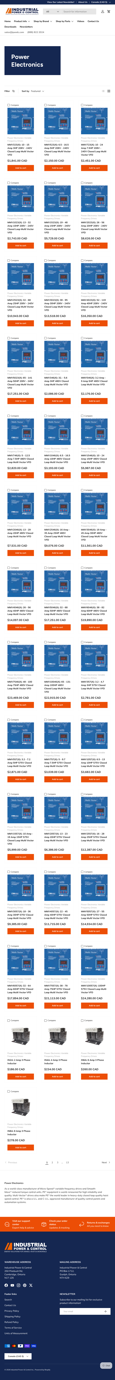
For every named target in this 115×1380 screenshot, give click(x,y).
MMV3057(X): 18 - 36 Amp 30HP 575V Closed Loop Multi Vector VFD (20, 915)
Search (8, 1299)
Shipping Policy (12, 1316)
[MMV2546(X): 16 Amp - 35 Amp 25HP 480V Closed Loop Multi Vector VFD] (57, 506)
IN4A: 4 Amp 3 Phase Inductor (55, 1062)
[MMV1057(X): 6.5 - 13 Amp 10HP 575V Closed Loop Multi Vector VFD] (94, 735)
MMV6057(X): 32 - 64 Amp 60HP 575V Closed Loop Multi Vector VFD (20, 989)
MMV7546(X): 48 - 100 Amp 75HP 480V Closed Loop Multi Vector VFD (20, 685)
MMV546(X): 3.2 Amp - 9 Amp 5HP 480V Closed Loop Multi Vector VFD (94, 381)
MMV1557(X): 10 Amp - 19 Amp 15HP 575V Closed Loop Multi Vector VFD (20, 838)
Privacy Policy (11, 1310)
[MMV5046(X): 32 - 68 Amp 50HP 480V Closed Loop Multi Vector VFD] (57, 583)
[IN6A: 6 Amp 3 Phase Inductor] (94, 1036)
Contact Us (93, 21)
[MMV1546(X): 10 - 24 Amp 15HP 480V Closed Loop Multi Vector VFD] (94, 432)
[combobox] (69, 11)
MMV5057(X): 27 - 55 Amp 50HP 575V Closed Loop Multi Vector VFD (94, 915)
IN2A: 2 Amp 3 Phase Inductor (18, 1062)
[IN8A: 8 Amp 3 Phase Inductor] (20, 1107)
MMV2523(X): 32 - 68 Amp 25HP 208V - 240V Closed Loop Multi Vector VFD (20, 305)
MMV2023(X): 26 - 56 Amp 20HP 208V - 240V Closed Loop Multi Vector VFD (94, 227)
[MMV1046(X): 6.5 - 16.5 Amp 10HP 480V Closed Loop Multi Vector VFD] (57, 432)
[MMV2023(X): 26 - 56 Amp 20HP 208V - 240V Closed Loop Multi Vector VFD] (94, 198)
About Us (82, 2)
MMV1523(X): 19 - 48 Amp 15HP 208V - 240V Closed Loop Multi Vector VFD (57, 227)
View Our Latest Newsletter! (60, 2)
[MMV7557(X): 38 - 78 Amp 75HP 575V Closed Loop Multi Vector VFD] (57, 962)
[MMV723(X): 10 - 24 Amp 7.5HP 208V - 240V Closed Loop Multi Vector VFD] (94, 121)
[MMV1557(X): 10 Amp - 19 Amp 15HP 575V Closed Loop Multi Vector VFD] (20, 810)
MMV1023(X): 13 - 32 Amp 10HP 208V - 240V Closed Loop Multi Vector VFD (20, 227)
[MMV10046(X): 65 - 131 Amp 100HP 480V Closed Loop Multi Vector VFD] (57, 658)
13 (67, 1162)
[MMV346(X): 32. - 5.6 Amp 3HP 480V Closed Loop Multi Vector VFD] (57, 354)
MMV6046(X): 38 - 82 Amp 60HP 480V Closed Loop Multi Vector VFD (94, 611)
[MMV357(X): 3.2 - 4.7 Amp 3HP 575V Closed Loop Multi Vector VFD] (94, 658)
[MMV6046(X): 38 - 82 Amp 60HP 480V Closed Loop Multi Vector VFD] (94, 583)
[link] (24, 1162)
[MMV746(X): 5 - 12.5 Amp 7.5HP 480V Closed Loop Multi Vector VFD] (20, 432)
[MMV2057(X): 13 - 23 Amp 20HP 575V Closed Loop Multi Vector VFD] (57, 810)
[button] (109, 11)
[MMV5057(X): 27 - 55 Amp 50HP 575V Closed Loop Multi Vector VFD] (94, 887)
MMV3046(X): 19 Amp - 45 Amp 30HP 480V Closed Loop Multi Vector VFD (94, 534)
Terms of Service (13, 1327)
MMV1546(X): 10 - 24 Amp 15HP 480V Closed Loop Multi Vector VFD (94, 459)
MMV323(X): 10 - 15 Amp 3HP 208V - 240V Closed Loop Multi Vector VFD (20, 149)
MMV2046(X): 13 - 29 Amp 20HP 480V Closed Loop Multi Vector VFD (20, 533)
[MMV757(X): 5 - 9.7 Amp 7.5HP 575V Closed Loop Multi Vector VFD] (57, 735)
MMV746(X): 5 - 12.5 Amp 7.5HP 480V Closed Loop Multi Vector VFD (20, 459)
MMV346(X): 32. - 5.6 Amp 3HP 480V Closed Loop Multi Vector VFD (56, 381)
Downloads (10, 26)
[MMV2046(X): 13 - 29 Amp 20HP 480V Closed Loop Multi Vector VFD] (20, 506)
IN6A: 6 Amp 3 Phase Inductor (92, 1062)
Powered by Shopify (42, 1370)
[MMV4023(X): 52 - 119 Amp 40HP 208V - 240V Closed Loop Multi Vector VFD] (94, 276)
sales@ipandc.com (14, 32)
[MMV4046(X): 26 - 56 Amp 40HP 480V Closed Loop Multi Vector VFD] (20, 583)
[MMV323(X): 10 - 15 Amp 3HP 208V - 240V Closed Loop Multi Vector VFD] (20, 121)
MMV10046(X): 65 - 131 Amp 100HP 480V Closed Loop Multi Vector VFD (57, 686)
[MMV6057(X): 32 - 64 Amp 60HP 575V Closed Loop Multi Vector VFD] (20, 962)
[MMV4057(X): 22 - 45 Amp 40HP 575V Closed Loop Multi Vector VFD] (57, 887)
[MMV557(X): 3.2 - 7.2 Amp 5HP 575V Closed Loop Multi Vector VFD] (20, 735)
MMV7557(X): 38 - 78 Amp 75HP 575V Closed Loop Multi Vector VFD (57, 989)
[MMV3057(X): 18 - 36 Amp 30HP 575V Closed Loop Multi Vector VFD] (20, 887)
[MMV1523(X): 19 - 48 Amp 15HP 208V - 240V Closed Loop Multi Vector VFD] (57, 198)
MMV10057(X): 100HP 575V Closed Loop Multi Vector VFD (93, 989)
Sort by (25, 91)
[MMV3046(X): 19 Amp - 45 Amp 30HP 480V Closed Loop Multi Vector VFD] (94, 506)
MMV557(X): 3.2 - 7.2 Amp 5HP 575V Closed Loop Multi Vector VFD (19, 762)
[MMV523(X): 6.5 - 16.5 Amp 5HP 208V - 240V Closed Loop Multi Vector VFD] (57, 121)
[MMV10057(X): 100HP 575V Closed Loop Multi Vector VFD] (94, 962)
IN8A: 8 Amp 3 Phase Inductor (18, 1133)
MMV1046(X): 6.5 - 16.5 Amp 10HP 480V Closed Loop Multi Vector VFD (57, 459)
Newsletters (26, 26)
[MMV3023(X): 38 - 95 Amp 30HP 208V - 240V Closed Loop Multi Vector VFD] (57, 276)
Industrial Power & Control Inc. (22, 1370)
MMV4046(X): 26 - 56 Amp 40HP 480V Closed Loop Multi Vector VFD (20, 611)
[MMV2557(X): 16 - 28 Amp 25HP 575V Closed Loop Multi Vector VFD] (94, 810)
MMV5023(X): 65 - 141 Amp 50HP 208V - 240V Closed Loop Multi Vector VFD (20, 382)
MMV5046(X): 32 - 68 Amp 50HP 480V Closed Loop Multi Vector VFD (57, 611)
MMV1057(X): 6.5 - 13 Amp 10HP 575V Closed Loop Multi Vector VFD (94, 762)
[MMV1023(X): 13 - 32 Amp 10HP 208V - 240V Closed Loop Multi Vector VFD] (20, 198)
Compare (15, 105)
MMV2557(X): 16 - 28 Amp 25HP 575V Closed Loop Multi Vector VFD (94, 837)
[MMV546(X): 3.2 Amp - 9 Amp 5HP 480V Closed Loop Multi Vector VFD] (94, 354)
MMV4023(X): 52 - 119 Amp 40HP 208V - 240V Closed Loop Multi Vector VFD (94, 305)
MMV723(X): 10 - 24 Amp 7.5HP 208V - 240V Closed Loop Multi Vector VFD (93, 149)
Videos (80, 21)
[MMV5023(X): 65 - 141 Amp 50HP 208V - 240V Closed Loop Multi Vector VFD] (20, 354)
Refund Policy (11, 1322)
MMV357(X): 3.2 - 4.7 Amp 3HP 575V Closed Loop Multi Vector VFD (93, 685)
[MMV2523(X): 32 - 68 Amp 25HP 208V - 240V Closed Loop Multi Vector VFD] (20, 276)
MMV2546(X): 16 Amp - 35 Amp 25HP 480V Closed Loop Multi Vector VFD (57, 534)
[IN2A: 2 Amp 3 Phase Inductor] (20, 1036)
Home (7, 21)
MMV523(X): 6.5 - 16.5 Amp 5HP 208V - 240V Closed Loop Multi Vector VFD (57, 149)
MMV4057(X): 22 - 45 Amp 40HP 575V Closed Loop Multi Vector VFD (57, 915)
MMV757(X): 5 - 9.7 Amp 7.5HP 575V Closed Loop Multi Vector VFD (57, 762)
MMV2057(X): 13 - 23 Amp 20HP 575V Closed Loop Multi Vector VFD (57, 837)
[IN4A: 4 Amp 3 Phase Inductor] (57, 1036)
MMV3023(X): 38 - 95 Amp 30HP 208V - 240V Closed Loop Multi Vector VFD (57, 305)
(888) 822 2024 (35, 32)
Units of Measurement (15, 1333)
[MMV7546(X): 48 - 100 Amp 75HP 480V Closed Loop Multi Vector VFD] (20, 658)
